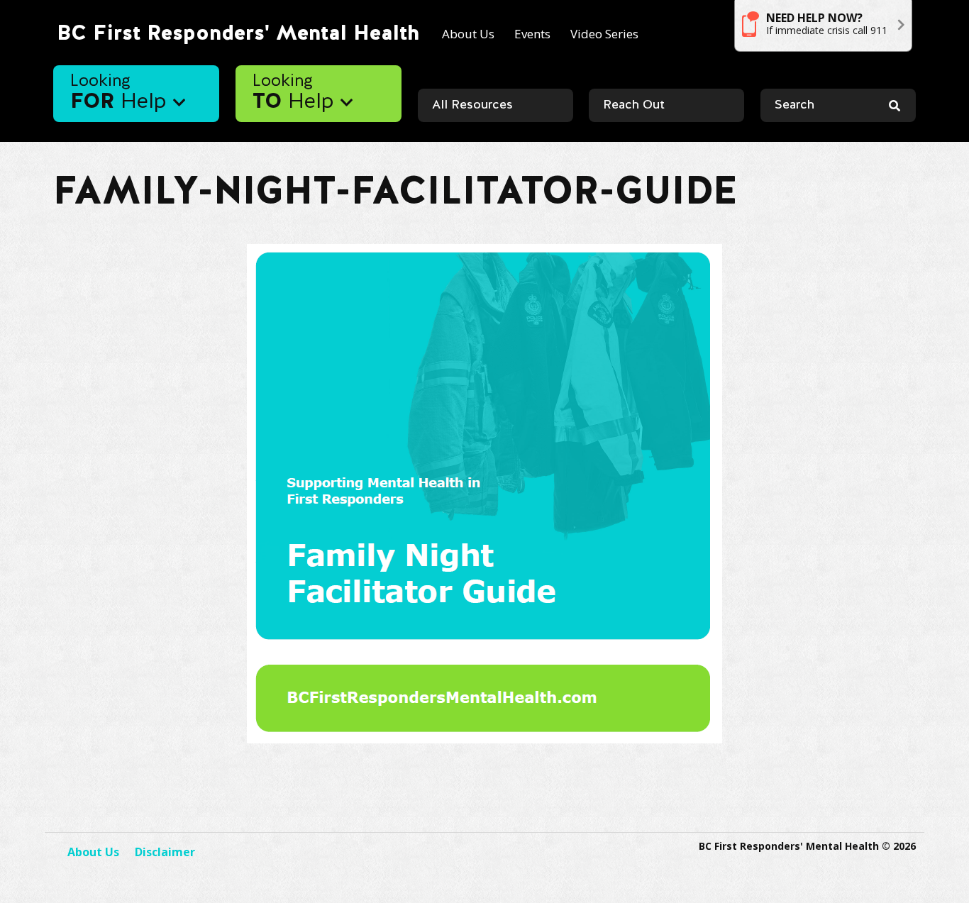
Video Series (604, 34)
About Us (468, 34)
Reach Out (634, 105)
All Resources (472, 105)
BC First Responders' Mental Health (238, 34)
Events (532, 34)
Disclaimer (165, 852)
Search (794, 105)
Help (121, 93)
